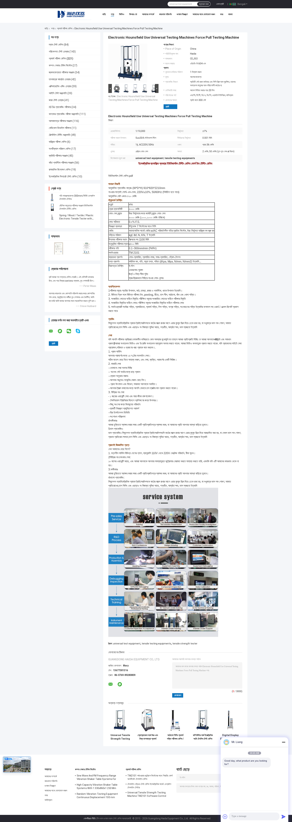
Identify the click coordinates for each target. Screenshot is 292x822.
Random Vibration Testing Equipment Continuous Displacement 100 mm (97, 796)
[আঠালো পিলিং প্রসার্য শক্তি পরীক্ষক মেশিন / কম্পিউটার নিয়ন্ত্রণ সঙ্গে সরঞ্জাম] (175, 720)
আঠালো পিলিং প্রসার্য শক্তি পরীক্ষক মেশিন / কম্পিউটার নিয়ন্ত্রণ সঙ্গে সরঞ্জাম (175, 737)
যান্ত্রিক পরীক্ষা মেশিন (57, 141)
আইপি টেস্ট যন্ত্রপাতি (58, 93)
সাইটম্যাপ (48, 800)
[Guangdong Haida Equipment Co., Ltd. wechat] (71, 331)
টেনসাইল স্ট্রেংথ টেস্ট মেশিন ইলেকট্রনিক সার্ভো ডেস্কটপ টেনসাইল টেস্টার (149, 786)
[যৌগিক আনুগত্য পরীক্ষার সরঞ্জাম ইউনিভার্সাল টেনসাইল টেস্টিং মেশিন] (52, 207)
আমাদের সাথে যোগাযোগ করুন (204, 14)
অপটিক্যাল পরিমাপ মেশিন (59, 148)
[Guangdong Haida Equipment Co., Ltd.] (73, 15)
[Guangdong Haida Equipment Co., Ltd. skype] (80, 331)
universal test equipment (126, 643)
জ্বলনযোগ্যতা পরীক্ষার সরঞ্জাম (61, 72)
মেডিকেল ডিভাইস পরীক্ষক (60, 128)
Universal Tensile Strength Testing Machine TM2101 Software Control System (120, 737)
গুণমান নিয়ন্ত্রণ (182, 14)
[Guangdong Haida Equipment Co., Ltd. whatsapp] (62, 331)
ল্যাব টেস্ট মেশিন (56, 44)
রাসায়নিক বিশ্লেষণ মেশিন (59, 169)
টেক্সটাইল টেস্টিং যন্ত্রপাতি (59, 134)
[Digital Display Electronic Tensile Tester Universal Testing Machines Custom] (230, 720)
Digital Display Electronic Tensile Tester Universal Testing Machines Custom (230, 737)
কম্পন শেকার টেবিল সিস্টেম (60, 65)
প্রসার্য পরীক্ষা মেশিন (64, 28)
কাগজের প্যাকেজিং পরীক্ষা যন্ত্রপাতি (64, 114)
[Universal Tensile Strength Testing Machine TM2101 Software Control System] (120, 720)
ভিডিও (121, 14)
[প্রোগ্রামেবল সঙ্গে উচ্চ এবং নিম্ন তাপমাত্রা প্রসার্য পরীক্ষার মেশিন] (148, 720)
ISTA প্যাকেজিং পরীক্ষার (60, 107)
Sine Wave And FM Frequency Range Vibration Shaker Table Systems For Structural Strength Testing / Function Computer (98, 777)
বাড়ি (104, 14)
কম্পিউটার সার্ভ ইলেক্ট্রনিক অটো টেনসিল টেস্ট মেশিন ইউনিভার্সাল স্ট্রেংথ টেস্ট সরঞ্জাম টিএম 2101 (203, 737)
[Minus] (284, 742)
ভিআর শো (133, 14)
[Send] (283, 816)
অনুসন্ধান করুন (204, 4)
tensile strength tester (184, 643)
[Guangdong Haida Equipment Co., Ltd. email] (53, 331)
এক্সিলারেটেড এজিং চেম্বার (60, 86)
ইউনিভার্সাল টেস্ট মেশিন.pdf (120, 175)
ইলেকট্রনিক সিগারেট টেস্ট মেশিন (63, 176)
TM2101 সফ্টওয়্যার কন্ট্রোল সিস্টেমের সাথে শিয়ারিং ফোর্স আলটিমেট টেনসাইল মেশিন (150, 777)
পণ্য (112, 14)
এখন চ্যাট (220, 4)
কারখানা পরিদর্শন (165, 14)
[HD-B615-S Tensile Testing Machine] (127, 63)
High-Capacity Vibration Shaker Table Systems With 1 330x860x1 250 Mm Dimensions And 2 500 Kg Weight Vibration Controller (97, 787)
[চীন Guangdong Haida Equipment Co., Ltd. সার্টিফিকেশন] (58, 248)
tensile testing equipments (156, 643)
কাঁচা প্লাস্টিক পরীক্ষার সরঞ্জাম (61, 162)
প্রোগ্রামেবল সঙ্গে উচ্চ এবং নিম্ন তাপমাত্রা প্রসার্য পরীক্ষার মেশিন (148, 737)
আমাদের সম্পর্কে (148, 14)
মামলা (230, 14)
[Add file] (225, 816)
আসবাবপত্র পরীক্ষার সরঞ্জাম (60, 121)
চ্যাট (167, 106)
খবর (221, 14)
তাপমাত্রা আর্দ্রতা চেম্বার (59, 79)
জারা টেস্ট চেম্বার (56, 100)
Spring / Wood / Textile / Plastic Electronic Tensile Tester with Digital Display (76, 218)
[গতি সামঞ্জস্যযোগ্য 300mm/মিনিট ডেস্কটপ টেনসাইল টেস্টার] (52, 197)
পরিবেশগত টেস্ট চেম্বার (59, 51)
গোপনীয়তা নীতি (89, 818)
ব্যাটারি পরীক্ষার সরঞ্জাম (58, 155)
